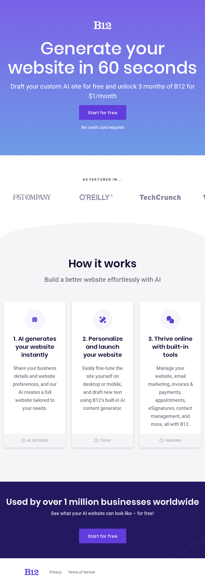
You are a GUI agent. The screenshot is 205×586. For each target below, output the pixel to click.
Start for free (102, 113)
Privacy (55, 572)
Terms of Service (81, 572)
